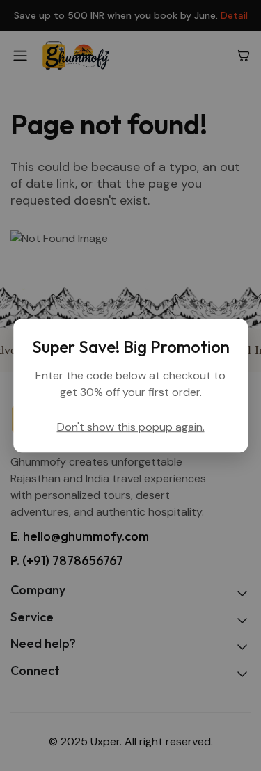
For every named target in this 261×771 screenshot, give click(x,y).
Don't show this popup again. (131, 427)
